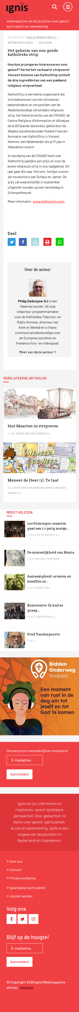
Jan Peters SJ (45, 616)
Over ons (16, 861)
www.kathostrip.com (48, 201)
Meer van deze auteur (36, 352)
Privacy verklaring (23, 878)
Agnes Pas (43, 587)
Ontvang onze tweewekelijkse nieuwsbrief (37, 751)
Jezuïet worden (21, 896)
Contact (16, 870)
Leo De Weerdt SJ (47, 534)
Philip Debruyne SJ (41, 37)
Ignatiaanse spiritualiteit (28, 888)
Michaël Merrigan (47, 558)
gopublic (27, 987)
